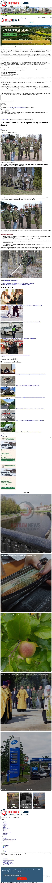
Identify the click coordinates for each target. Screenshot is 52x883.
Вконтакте (6, 845)
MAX (5, 847)
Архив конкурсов (7, 831)
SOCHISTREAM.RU (7, 862)
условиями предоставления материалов (17, 107)
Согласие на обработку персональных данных (10, 866)
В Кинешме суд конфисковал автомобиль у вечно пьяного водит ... (30, 397)
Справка (5, 824)
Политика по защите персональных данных (30, 866)
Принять (22, 878)
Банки (4, 827)
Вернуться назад (4, 119)
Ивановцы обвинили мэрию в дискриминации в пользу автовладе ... (31, 373)
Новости (5, 821)
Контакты (5, 838)
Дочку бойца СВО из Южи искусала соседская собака (27, 385)
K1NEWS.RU (6, 861)
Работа (4, 825)
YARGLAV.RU (6, 864)
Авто (4, 826)
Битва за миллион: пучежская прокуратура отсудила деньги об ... (30, 420)
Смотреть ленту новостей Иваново (26, 283)
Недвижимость (6, 828)
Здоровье (5, 829)
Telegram (6, 846)
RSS (5, 851)
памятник (28, 284)
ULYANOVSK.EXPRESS (8, 863)
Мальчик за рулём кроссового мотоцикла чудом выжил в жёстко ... (30, 408)
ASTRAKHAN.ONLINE (8, 860)
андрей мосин (14, 284)
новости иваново (7, 284)
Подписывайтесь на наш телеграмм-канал (10, 283)
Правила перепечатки (7, 840)
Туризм (4, 830)
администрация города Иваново (10, 280)
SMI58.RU (5, 858)
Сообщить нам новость (28, 119)
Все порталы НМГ (4, 856)
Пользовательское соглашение (9, 839)
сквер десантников (22, 284)
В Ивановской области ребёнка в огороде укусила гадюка (28, 431)
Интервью (5, 822)
